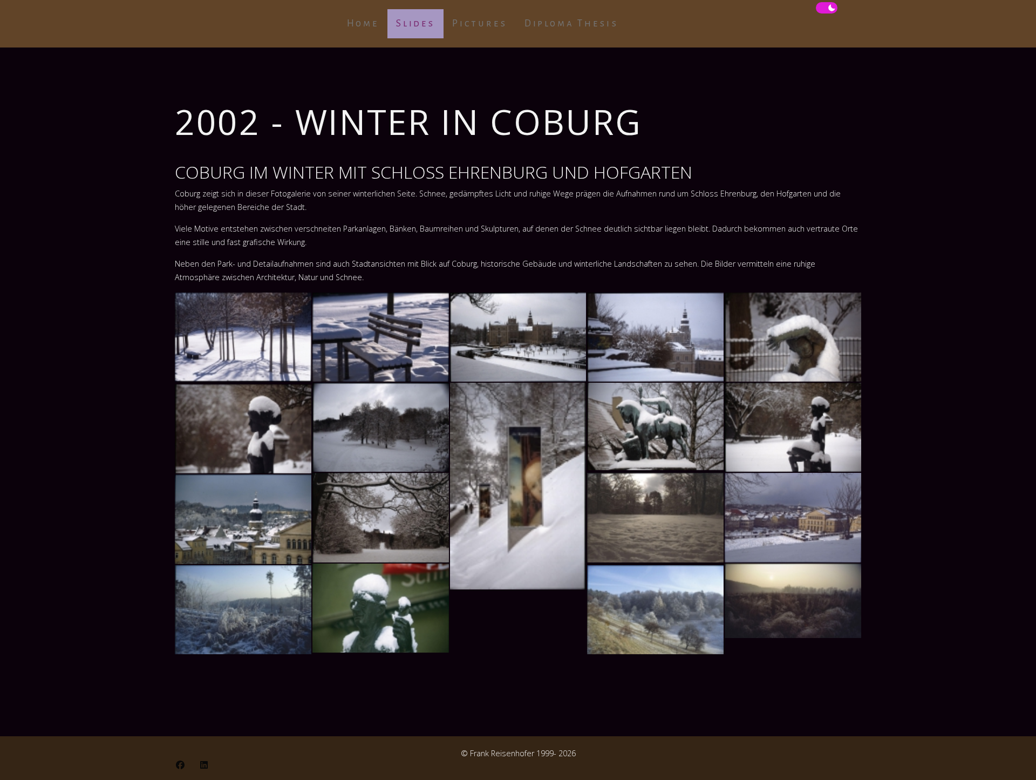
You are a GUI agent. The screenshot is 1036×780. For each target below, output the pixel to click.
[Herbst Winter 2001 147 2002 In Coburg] (243, 428)
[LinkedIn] (204, 765)
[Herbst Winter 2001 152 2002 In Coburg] (380, 517)
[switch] (826, 8)
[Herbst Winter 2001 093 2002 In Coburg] (380, 337)
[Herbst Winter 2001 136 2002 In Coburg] (518, 486)
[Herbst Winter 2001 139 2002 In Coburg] (655, 426)
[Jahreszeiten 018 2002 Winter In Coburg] (655, 609)
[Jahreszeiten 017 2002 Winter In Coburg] (243, 609)
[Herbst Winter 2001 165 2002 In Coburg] (793, 517)
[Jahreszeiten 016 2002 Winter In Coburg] (793, 601)
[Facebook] (180, 765)
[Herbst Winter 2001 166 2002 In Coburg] (243, 519)
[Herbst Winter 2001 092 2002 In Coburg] (243, 337)
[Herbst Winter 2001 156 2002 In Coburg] (655, 517)
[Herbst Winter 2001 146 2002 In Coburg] (793, 427)
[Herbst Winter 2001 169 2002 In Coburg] (380, 608)
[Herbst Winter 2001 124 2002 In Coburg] (380, 427)
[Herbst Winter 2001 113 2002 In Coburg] (518, 337)
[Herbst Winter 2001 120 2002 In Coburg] (793, 337)
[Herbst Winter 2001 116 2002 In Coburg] (655, 337)
